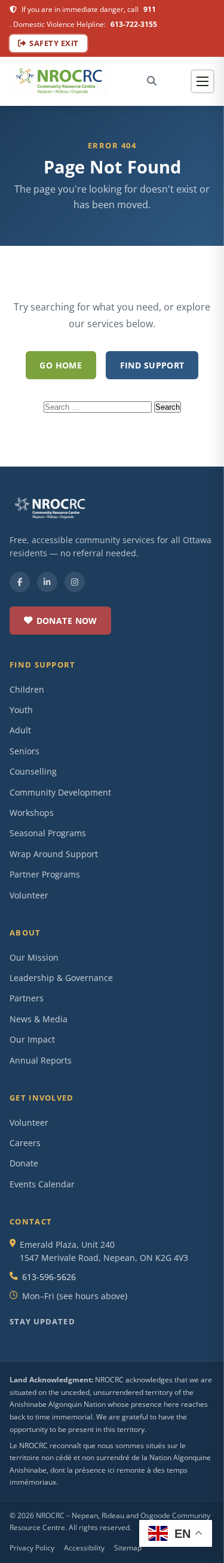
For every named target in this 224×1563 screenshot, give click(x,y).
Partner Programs (45, 874)
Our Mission (34, 957)
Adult (20, 730)
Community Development (60, 792)
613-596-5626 (49, 1276)
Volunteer (29, 895)
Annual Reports (41, 1060)
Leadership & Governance (61, 977)
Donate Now (66, 620)
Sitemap (128, 1548)
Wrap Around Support (54, 854)
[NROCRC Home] (59, 81)
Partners (27, 998)
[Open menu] (202, 81)
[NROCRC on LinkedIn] (47, 582)
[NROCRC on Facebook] (20, 582)
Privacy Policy (32, 1548)
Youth (21, 709)
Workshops (32, 812)
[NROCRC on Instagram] (75, 582)
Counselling (33, 771)
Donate (24, 1163)
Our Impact (32, 1039)
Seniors (24, 751)
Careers (25, 1142)
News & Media (38, 1019)
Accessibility (84, 1548)
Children (27, 689)
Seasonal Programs (48, 833)
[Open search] (151, 81)
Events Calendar (42, 1184)
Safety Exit (54, 43)
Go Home (60, 365)
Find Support (152, 365)
